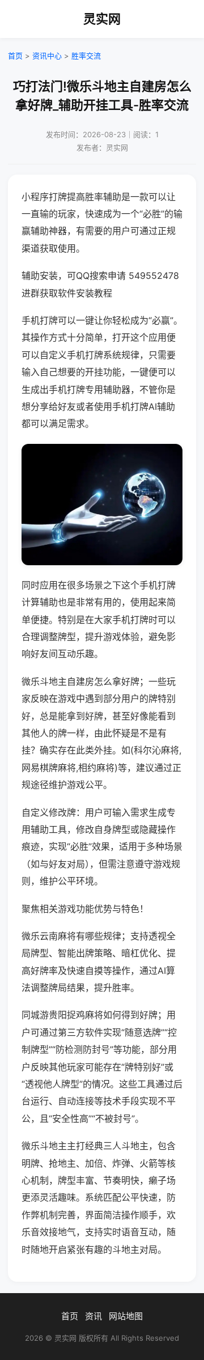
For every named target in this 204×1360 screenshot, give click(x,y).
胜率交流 (86, 55)
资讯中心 (47, 55)
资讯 (93, 1316)
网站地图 (126, 1316)
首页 (15, 55)
